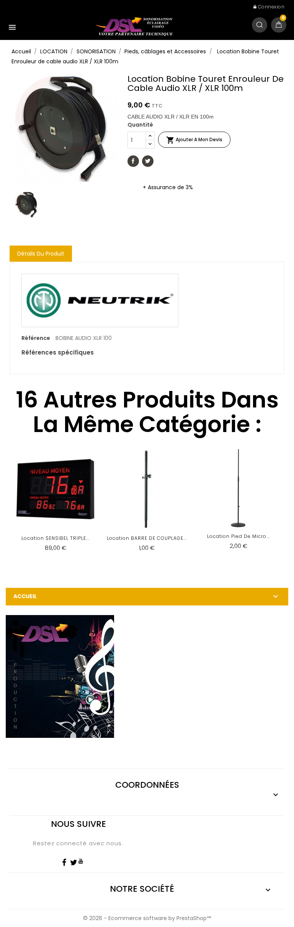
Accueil (25, 596)
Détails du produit (40, 253)
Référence (35, 338)
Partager (133, 161)
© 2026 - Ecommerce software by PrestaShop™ (147, 918)
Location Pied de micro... (238, 536)
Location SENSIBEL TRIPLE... (55, 538)
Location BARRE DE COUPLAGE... (147, 538)
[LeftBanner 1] (60, 676)
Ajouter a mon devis (194, 140)
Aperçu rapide (55, 505)
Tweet (148, 161)
